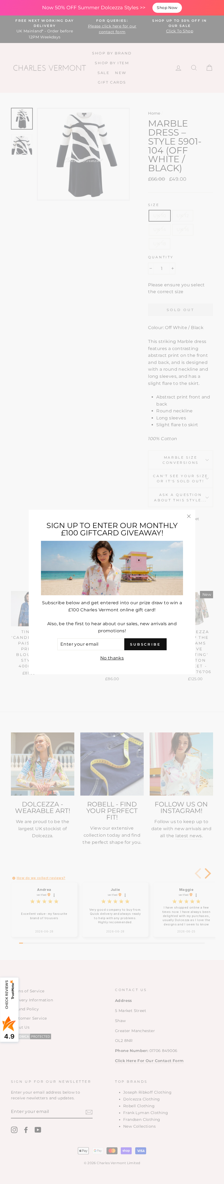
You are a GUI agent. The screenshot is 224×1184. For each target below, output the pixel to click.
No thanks (112, 658)
